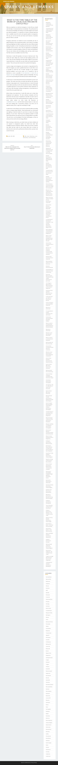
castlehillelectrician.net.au (11, 101)
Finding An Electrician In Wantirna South (49, 442)
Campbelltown (49, 610)
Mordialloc (48, 715)
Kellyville (48, 588)
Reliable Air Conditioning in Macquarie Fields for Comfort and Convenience (49, 89)
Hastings (47, 603)
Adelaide (47, 592)
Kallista (47, 747)
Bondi (47, 745)
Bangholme (48, 655)
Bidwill (47, 713)
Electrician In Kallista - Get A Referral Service (49, 530)
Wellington (48, 615)
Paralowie (48, 594)
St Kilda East (48, 641)
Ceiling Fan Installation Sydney (48, 121)
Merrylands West (49, 686)
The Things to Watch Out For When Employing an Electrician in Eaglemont (49, 286)
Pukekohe (48, 583)
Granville (47, 639)
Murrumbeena (48, 691)
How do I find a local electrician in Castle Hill (49, 258)
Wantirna (48, 718)
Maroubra (48, 731)
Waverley (47, 700)
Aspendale (48, 680)
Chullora (47, 666)
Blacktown (48, 695)
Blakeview (48, 630)
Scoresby (47, 751)
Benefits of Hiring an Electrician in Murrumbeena (49, 460)
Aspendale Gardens (49, 684)
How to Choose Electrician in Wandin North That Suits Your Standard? (49, 466)
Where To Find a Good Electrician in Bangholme (49, 437)
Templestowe (48, 633)
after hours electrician (29, 136)
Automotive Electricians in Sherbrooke (48, 481)
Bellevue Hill (48, 644)
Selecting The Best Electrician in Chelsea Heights (49, 486)
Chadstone (48, 754)
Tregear (47, 664)
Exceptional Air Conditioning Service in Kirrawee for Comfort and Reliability (49, 63)
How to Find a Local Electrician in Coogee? (49, 244)
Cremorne (48, 597)
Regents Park (48, 653)
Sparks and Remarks (8, 1)
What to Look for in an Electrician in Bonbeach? (49, 339)
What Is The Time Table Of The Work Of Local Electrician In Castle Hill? (22, 22)
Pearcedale (48, 624)
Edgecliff (47, 635)
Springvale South (49, 657)
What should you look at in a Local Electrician (49, 262)
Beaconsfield (48, 579)
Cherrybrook (48, 736)
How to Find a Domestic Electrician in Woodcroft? (32, 147)
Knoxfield (48, 668)
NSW (14, 136)
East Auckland (48, 577)
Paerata (47, 585)
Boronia (47, 677)
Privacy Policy (34, 762)
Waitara (47, 617)
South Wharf (48, 628)
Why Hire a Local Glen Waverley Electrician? (49, 334)
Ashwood (47, 662)
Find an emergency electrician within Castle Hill (49, 304)
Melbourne (48, 581)
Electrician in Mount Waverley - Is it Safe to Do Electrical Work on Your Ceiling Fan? (49, 448)
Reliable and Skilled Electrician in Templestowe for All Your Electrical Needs (49, 151)
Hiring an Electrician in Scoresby (48, 541)
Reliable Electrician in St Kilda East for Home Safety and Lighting (49, 179)
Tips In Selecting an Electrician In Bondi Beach (49, 507)
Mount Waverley (49, 720)
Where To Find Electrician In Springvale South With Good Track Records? (49, 238)
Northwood (48, 637)
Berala (47, 704)
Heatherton (48, 749)
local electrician (32, 137)
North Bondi (48, 675)
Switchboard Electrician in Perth (48, 107)
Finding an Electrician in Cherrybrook (48, 502)
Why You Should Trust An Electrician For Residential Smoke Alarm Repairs (49, 398)
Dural (47, 707)
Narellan (47, 689)
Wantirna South (49, 671)
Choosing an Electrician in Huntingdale (48, 381)
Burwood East (48, 729)
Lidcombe (48, 682)
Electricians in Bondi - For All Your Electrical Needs (49, 525)
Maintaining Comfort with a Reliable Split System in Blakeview (49, 143)
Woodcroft (48, 648)
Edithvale (48, 740)
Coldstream (48, 756)
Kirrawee (47, 601)
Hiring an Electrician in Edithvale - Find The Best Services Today (49, 513)
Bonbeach (48, 693)
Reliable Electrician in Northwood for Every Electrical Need (49, 166)
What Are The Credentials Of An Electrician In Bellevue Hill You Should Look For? (12, 147)
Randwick (48, 711)
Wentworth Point (49, 621)
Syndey (47, 733)
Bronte (47, 650)
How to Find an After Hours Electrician (49, 392)
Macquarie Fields (49, 612)
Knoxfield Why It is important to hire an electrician (49, 271)
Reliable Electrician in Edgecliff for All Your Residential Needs (49, 158)
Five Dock (48, 606)
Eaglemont (48, 673)
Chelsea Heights (49, 722)
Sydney (47, 626)
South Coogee (48, 742)
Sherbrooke (48, 727)
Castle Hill (10, 136)
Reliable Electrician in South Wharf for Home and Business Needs (49, 127)
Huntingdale (48, 709)
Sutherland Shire (49, 599)
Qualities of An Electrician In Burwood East (49, 491)
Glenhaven (48, 702)
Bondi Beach (48, 738)
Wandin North (48, 724)
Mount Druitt (48, 608)
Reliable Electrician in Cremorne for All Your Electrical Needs (49, 55)
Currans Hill (48, 698)
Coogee (47, 659)
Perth (47, 619)
